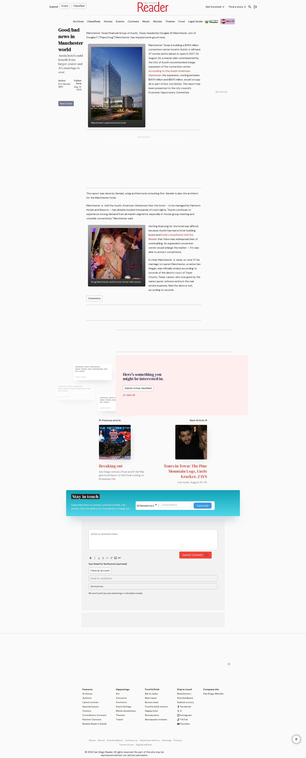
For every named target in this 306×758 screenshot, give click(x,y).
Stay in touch (184, 689)
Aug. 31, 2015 (77, 88)
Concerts (121, 698)
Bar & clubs (151, 693)
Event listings (123, 706)
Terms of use (126, 744)
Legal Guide (195, 21)
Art (118, 693)
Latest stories (90, 702)
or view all (129, 395)
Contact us (131, 740)
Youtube (185, 723)
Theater (170, 21)
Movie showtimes (126, 710)
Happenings (123, 689)
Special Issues (90, 706)
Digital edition (144, 744)
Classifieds (93, 21)
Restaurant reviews (156, 719)
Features (87, 689)
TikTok (184, 719)
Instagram (186, 715)
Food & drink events (156, 706)
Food (181, 21)
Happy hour (151, 710)
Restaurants (152, 715)
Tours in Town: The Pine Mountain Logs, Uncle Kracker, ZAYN (185, 471)
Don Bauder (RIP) (64, 85)
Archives (78, 21)
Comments (94, 298)
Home (92, 740)
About (101, 740)
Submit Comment (193, 555)
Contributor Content (94, 715)
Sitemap (166, 740)
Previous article (111, 420)
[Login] (255, 6)
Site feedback (185, 698)
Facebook (185, 706)
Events (120, 21)
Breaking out (111, 466)
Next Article (197, 420)
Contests (133, 21)
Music (146, 21)
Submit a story (185, 702)
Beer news (151, 698)
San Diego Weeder (213, 693)
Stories (108, 21)
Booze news (151, 702)
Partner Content (91, 719)
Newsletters (184, 693)
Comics (86, 710)
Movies (157, 21)
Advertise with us (150, 740)
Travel (119, 719)
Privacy (178, 740)
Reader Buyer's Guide (94, 723)
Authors (87, 698)
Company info (211, 689)
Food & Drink (152, 689)
